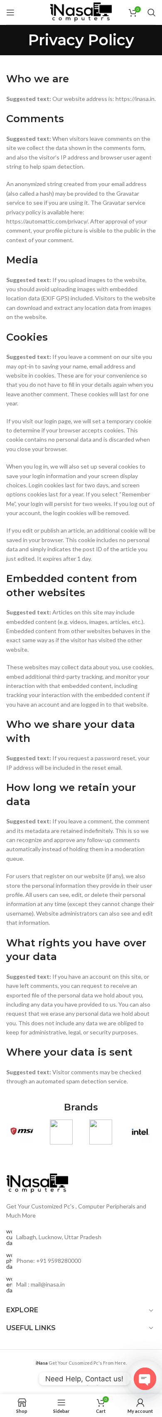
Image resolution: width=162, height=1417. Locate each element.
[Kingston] (100, 1132)
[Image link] (37, 1182)
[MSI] (22, 1132)
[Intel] (140, 1132)
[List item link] (81, 1261)
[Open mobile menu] (10, 12)
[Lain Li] (61, 1132)
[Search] (151, 12)
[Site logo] (81, 11)
